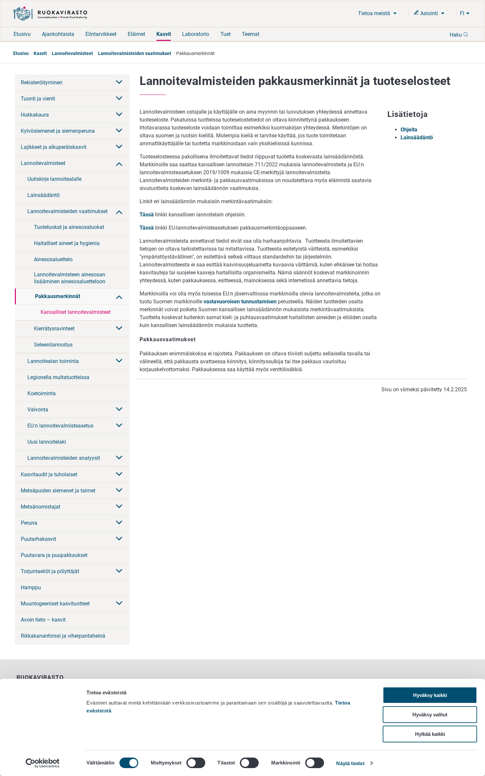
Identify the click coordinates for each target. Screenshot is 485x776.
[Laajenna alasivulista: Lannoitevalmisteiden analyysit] (119, 458)
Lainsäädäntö (43, 195)
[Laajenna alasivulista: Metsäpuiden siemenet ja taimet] (119, 491)
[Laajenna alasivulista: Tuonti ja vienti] (119, 99)
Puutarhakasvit (38, 539)
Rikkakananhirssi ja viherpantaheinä (63, 636)
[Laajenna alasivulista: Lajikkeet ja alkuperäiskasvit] (119, 147)
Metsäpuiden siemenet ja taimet (58, 490)
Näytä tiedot (350, 763)
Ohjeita (409, 129)
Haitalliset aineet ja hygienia (67, 243)
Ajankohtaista (58, 34)
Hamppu (31, 587)
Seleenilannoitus (53, 345)
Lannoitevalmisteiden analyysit (63, 458)
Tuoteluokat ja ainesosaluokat (69, 227)
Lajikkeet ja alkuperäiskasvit (53, 147)
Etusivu (22, 34)
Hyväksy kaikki (430, 695)
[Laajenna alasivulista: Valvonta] (119, 409)
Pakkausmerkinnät (57, 296)
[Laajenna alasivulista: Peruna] (119, 523)
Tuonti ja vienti (38, 99)
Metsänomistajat (40, 507)
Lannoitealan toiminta (53, 361)
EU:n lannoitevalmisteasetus (60, 426)
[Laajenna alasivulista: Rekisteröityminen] (119, 82)
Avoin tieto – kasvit (43, 620)
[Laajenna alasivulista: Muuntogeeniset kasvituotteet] (119, 603)
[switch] (195, 763)
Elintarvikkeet (100, 34)
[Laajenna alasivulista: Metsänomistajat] (119, 507)
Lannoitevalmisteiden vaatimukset (134, 53)
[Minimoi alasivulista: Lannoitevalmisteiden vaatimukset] (119, 211)
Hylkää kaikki (430, 734)
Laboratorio (195, 34)
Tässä (147, 214)
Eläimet (136, 34)
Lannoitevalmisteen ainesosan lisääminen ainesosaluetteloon (69, 278)
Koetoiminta (41, 393)
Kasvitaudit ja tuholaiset (49, 474)
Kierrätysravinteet (54, 328)
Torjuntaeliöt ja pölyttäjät (50, 571)
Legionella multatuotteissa (58, 377)
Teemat (250, 34)
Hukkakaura (35, 115)
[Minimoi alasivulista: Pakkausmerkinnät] (119, 296)
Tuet (225, 34)
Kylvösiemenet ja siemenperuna (58, 131)
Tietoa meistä (374, 13)
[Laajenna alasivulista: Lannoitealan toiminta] (119, 361)
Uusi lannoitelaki (46, 442)
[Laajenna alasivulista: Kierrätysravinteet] (119, 328)
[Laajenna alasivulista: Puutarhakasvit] (119, 539)
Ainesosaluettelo (53, 259)
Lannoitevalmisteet (72, 53)
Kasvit (163, 34)
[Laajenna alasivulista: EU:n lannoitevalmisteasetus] (119, 426)
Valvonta (37, 409)
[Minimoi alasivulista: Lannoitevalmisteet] (119, 163)
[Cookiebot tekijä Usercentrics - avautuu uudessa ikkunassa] (43, 763)
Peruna (29, 523)
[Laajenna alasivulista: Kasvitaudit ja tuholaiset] (119, 474)
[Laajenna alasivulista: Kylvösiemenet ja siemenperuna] (119, 131)
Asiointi (429, 13)
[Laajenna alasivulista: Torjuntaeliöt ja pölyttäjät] (119, 571)
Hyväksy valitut (429, 714)
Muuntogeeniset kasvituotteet (55, 603)
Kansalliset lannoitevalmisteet (76, 312)
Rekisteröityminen (41, 82)
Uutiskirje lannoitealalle (54, 179)
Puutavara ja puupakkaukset (54, 555)
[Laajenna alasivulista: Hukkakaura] (119, 115)
